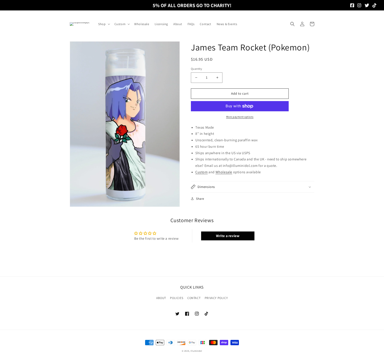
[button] (104, 24)
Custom (201, 172)
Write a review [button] (227, 235)
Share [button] (200, 199)
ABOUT (161, 298)
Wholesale (224, 172)
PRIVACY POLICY (216, 298)
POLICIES (176, 298)
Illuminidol (196, 350)
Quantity (196, 69)
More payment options (240, 116)
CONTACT (193, 298)
